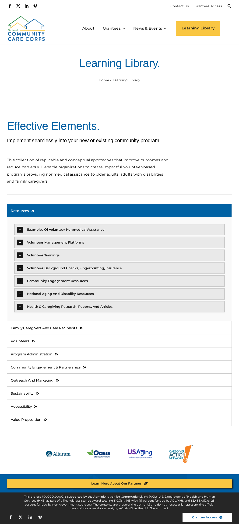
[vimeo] (35, 6)
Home (104, 80)
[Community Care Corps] (26, 18)
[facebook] (10, 6)
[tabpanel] (119, 269)
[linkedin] (26, 6)
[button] (229, 6)
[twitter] (18, 6)
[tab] (119, 210)
